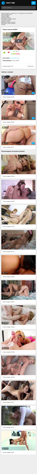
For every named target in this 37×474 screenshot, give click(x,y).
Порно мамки (5, 15)
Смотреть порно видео (8, 23)
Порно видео (5, 16)
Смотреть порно (6, 20)
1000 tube (10, 3)
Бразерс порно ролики (8, 22)
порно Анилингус (11, 13)
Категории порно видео (8, 18)
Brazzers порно (6, 17)
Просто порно (5, 21)
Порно (3, 24)
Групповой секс (15, 58)
